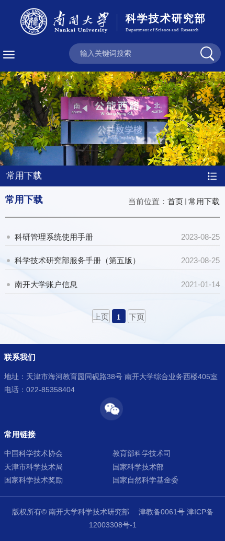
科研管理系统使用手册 (54, 236)
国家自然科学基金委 (145, 480)
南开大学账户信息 (46, 284)
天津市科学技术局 (33, 467)
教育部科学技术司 (142, 453)
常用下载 (204, 201)
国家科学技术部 (138, 467)
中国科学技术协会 (33, 453)
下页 (136, 316)
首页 (175, 201)
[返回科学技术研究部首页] (112, 23)
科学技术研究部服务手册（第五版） (77, 260)
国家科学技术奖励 (33, 480)
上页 (101, 316)
